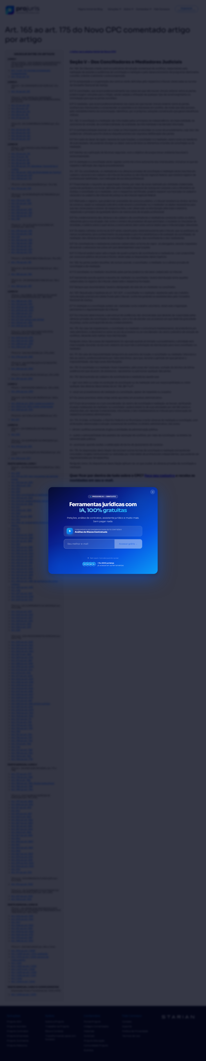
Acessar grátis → (128, 543)
